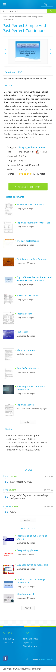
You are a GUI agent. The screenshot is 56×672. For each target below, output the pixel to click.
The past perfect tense (28, 240)
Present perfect (24, 313)
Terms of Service (30, 638)
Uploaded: (12, 156)
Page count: (13, 165)
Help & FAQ (8, 638)
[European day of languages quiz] (8, 573)
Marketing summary (27, 350)
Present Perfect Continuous (30, 204)
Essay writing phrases (27, 550)
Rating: (10, 174)
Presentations (38, 147)
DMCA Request (30, 646)
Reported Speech (25, 404)
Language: (12, 161)
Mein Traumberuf (25, 594)
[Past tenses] (8, 338)
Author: (10, 169)
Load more (28, 520)
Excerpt (8, 85)
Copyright (27, 642)
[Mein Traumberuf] (8, 602)
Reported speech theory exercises (33, 222)
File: (9, 152)
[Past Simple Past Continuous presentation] (8, 393)
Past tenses (22, 331)
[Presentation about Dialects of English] (8, 543)
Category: (11, 147)
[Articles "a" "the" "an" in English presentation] (8, 587)
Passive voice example (28, 295)
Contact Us (8, 642)
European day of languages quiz (32, 564)
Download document (28, 186)
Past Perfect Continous (28, 368)
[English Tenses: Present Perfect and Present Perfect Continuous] (8, 283)
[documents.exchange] (11, 4)
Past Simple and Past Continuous (33, 259)
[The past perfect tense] (8, 247)
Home (5, 16)
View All (28, 608)
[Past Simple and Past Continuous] (8, 265)
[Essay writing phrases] (8, 558)
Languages (24, 147)
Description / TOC (13, 72)
